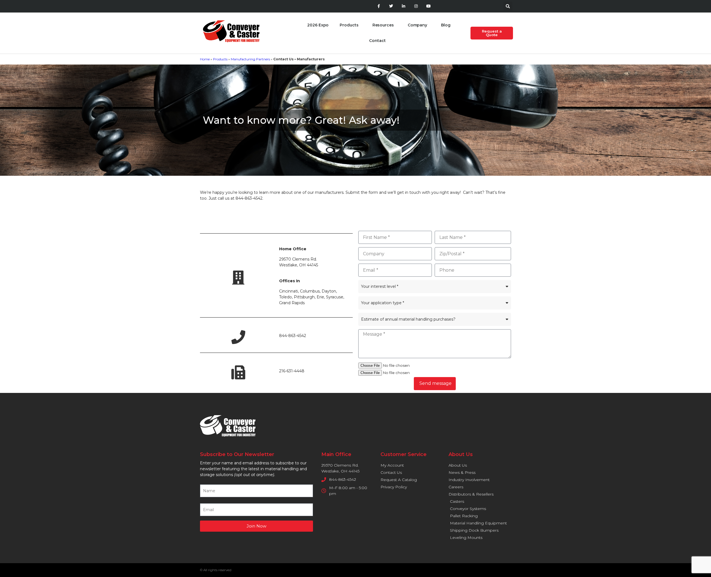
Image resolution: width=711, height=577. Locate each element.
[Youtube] (428, 6)
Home (205, 59)
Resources (383, 25)
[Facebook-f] (378, 6)
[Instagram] (416, 6)
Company (417, 25)
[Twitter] (391, 6)
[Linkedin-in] (403, 6)
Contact (377, 40)
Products (349, 25)
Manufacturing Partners (250, 59)
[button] (507, 6)
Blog (445, 25)
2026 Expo (318, 25)
